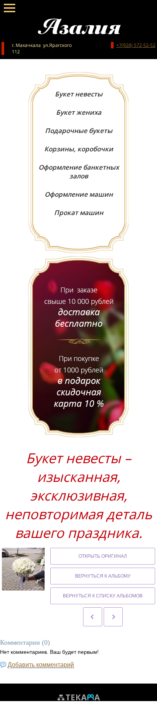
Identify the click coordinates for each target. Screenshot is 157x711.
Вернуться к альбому (103, 576)
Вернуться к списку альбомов (103, 596)
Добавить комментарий (41, 664)
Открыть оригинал (102, 556)
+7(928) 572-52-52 (135, 45)
